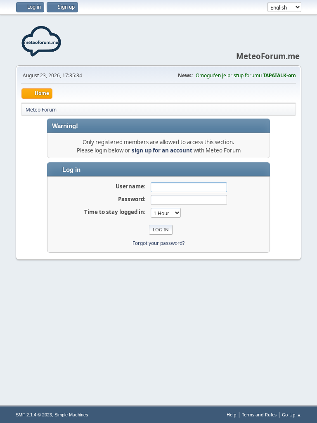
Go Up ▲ (291, 414)
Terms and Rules (259, 414)
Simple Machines (71, 414)
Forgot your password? (158, 243)
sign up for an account (162, 150)
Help (232, 414)
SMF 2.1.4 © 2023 (34, 414)
